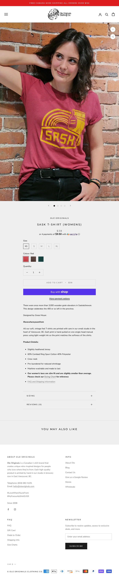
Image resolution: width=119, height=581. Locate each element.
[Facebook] (8, 509)
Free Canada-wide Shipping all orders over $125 (59, 3)
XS (26, 246)
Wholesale (70, 486)
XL (57, 246)
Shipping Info (13, 540)
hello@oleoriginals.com (23, 486)
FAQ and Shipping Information (41, 381)
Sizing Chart (50, 376)
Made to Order (13, 535)
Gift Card (11, 530)
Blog (67, 467)
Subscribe (76, 546)
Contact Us (70, 472)
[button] (59, 234)
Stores (68, 482)
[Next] (70, 205)
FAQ (9, 525)
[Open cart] (113, 14)
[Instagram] (15, 509)
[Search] (106, 14)
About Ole (70, 462)
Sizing (31, 396)
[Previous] (48, 205)
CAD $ (10, 564)
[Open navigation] (6, 14)
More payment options (59, 298)
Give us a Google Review (76, 477)
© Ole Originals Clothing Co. (25, 572)
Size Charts (12, 544)
